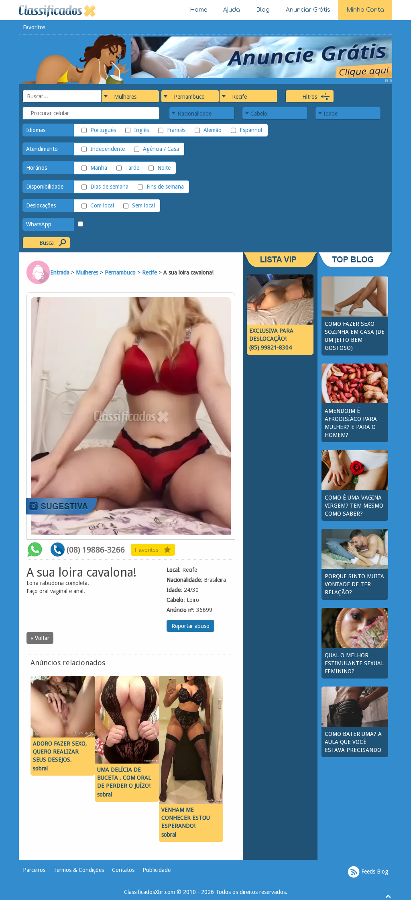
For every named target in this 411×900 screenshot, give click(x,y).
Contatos (123, 870)
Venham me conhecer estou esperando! (185, 818)
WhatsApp (38, 224)
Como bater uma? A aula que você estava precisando (353, 742)
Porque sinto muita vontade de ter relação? (354, 584)
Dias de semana (109, 186)
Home (198, 10)
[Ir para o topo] (388, 896)
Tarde (132, 168)
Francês (176, 130)
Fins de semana (165, 186)
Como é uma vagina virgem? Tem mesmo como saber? (354, 505)
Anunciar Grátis (308, 10)
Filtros (309, 96)
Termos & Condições (78, 870)
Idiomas (35, 130)
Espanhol (251, 130)
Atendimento (42, 149)
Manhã (99, 168)
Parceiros (34, 870)
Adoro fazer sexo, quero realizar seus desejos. (60, 751)
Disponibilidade (44, 186)
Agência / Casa (161, 149)
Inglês (141, 130)
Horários (36, 168)
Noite (164, 168)
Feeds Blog (374, 871)
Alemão (212, 130)
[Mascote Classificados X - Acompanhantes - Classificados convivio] (75, 59)
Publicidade (156, 870)
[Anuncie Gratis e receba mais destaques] (261, 57)
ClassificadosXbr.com (149, 892)
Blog (263, 10)
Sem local (143, 205)
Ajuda (231, 10)
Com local (102, 205)
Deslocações (41, 205)
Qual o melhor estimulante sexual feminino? (354, 663)
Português (103, 130)
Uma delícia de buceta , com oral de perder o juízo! (124, 777)
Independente (107, 149)
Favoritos (34, 27)
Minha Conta (365, 10)
